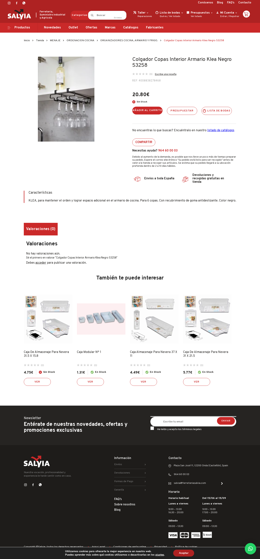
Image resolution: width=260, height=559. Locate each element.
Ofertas (91, 28)
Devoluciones (122, 472)
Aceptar (183, 553)
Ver (37, 381)
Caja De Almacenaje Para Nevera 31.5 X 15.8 (46, 354)
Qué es (163, 16)
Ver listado (174, 16)
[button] (250, 548)
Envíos (118, 464)
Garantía (119, 489)
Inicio (27, 40)
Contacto (244, 3)
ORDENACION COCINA (80, 40)
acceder (40, 263)
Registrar (234, 16)
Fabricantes (154, 28)
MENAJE (55, 40)
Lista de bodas (218, 110)
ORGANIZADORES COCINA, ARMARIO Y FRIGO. (129, 40)
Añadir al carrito (147, 110)
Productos (22, 28)
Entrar (223, 16)
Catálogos (130, 28)
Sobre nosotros (124, 505)
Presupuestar (182, 110)
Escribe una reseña (165, 74)
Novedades (52, 28)
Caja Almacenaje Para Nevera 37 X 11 (153, 354)
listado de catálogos (220, 130)
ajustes (159, 555)
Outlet (73, 28)
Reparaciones (145, 16)
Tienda (40, 40)
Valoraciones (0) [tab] (40, 229)
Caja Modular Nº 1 (89, 352)
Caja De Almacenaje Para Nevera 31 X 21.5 (205, 354)
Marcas (110, 28)
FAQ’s (230, 3)
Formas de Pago (123, 481)
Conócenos (205, 3)
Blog (220, 3)
